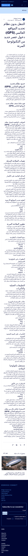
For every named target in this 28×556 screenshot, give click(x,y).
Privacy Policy (4, 550)
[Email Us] (12, 5)
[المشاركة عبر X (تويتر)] (20, 445)
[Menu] (25, 1)
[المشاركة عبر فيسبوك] (24, 445)
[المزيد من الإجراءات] (4, 19)
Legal (2, 548)
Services (3, 536)
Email (24, 510)
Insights (3, 543)
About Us (3, 533)
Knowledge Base (5, 545)
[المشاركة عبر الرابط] (13, 445)
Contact (3, 540)
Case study (4, 538)
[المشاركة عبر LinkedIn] (16, 445)
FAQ (2, 552)
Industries (3, 535)
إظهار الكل (5, 453)
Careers (3, 547)
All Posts (24, 10)
